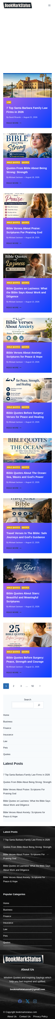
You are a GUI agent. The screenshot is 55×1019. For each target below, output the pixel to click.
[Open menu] (49, 5)
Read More (13, 123)
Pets (5, 747)
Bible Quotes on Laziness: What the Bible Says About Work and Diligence (26, 292)
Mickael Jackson (16, 177)
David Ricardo (15, 117)
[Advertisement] (27, 39)
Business (7, 721)
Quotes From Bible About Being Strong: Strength (27, 782)
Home (6, 715)
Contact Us (25, 1016)
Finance (7, 728)
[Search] (39, 705)
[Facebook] (20, 1001)
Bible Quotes (13, 162)
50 (32, 686)
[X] (27, 1001)
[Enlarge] (39, 958)
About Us (12, 1016)
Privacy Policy (40, 1016)
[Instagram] (35, 1001)
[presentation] (27, 85)
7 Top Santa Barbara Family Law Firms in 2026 (26, 774)
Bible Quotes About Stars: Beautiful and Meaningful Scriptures (23, 597)
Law (9, 102)
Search (27, 699)
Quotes (25, 162)
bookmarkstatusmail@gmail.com (27, 989)
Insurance (8, 734)
